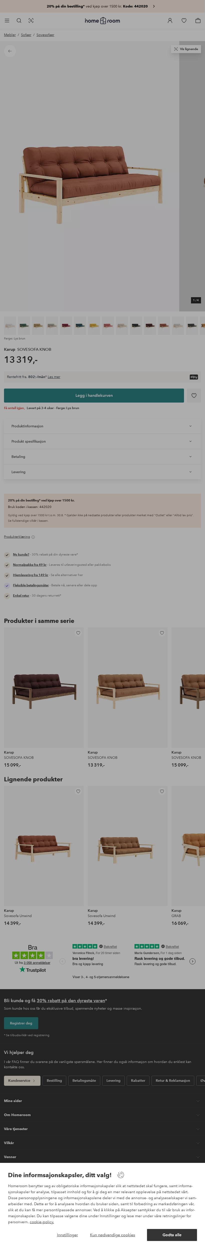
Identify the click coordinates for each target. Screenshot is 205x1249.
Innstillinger (67, 1234)
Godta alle (172, 1234)
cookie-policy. (42, 1222)
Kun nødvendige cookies (112, 1234)
